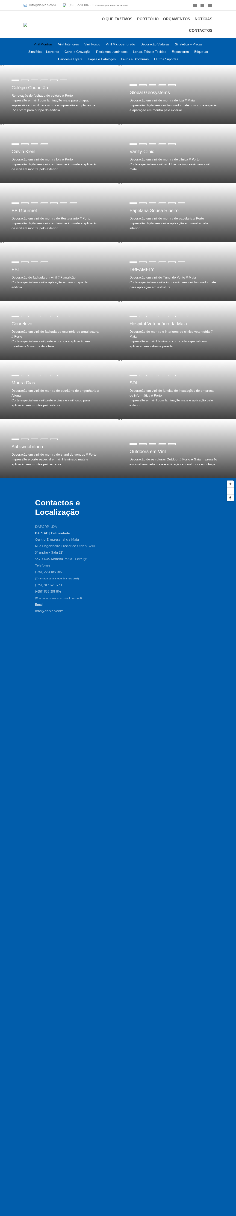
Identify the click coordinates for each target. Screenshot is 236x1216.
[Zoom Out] (230, 490)
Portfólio (148, 19)
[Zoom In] (230, 483)
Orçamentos (176, 19)
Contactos (200, 31)
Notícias (203, 19)
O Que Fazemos (117, 19)
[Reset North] (230, 497)
